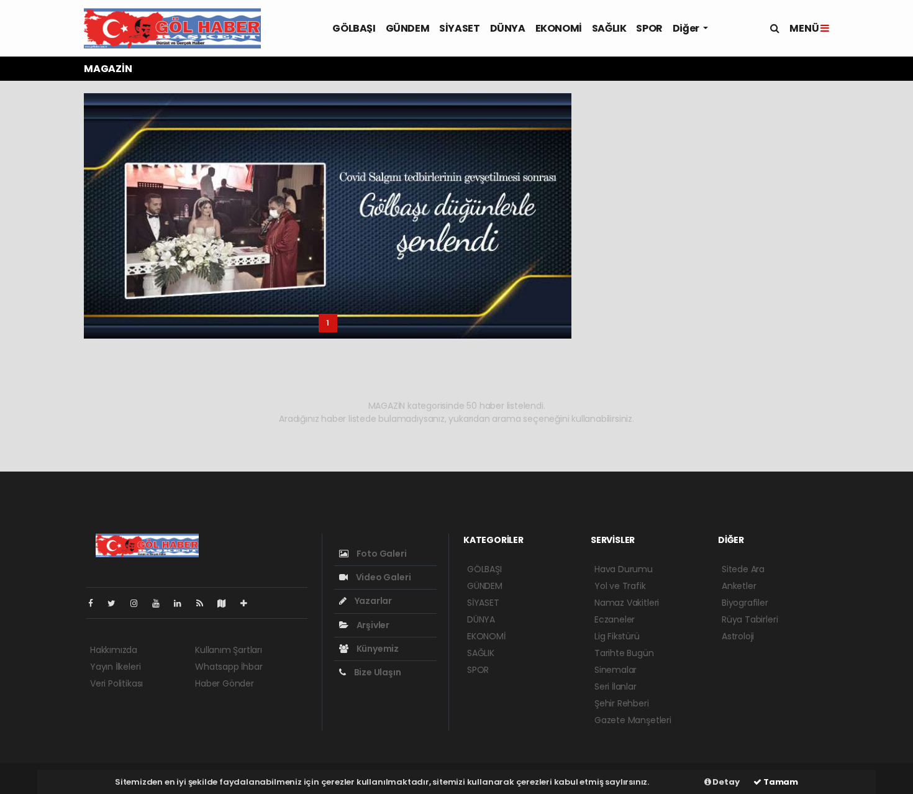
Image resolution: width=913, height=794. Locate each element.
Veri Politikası (116, 683)
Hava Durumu (623, 569)
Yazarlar (372, 601)
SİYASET (459, 28)
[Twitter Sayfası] (116, 603)
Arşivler (372, 625)
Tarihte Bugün (624, 653)
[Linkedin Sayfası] (182, 603)
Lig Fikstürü (617, 636)
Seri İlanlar (615, 686)
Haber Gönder (224, 683)
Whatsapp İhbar (228, 666)
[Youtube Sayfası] (161, 603)
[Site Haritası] (226, 603)
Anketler (739, 586)
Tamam (779, 782)
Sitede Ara (743, 569)
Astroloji (738, 636)
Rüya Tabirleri (750, 619)
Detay (725, 782)
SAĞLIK (609, 28)
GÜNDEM (408, 28)
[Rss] (204, 603)
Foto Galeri (381, 553)
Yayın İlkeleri (115, 666)
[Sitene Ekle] (248, 603)
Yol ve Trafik (620, 586)
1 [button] (327, 322)
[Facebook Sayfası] (95, 603)
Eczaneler (614, 619)
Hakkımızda (113, 650)
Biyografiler (745, 602)
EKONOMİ (558, 28)
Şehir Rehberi (621, 703)
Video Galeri (382, 577)
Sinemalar (615, 670)
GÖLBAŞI (353, 28)
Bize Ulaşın (376, 672)
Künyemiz (377, 648)
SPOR (649, 28)
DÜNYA (507, 28)
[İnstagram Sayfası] (139, 603)
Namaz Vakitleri (626, 602)
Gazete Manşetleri (632, 720)
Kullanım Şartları (228, 650)
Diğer (687, 28)
